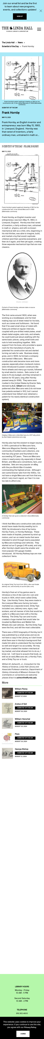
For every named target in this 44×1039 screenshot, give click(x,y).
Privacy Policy (30, 1027)
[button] (39, 29)
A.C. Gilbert (17, 386)
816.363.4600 (22, 1013)
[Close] (41, 11)
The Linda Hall (8, 43)
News (20, 43)
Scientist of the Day (10, 47)
